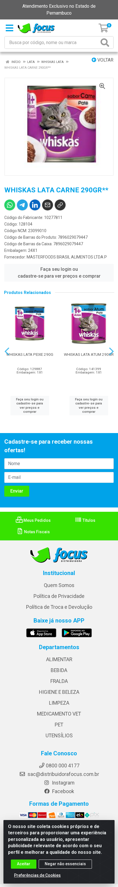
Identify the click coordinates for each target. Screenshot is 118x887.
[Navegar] (7, 351)
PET (59, 725)
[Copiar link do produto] (60, 204)
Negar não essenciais (65, 864)
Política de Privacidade (59, 596)
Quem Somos (59, 585)
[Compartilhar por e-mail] (47, 204)
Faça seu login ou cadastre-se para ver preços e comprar (59, 272)
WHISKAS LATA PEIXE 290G (29, 354)
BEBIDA (59, 670)
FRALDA (59, 681)
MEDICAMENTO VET (59, 714)
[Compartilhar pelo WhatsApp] (9, 204)
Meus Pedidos (37, 520)
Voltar (104, 60)
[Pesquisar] (106, 42)
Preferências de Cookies (37, 875)
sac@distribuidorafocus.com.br (62, 774)
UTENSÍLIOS (59, 735)
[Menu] (9, 28)
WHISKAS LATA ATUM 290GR (89, 354)
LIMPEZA (59, 703)
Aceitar (23, 864)
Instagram (62, 783)
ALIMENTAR (59, 659)
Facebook (62, 791)
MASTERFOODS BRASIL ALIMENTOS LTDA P (67, 257)
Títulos (88, 520)
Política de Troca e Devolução (59, 607)
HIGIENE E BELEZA (59, 692)
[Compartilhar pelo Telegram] (22, 204)
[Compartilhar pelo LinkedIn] (35, 204)
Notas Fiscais (36, 532)
